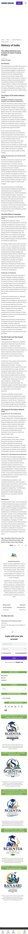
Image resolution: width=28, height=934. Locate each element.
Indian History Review (17, 542)
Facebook (5, 706)
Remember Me (7, 653)
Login (19, 3)
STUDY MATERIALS (16, 39)
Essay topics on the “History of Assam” (11, 621)
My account (4, 675)
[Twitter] (19, 545)
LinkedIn (15, 706)
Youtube (5, 710)
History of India (5, 41)
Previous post (6, 605)
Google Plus (12, 706)
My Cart (3, 678)
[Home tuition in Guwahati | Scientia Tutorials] (7, 3)
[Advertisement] (14, 21)
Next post (22, 605)
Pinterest (18, 706)
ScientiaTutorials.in (14, 561)
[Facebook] (15, 545)
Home (2, 39)
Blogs (8, 39)
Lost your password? (21, 653)
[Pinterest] (22, 545)
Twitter (9, 706)
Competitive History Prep (11, 538)
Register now (19, 662)
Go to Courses (6, 698)
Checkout (3, 680)
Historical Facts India (14, 540)
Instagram (22, 706)
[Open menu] (26, 3)
